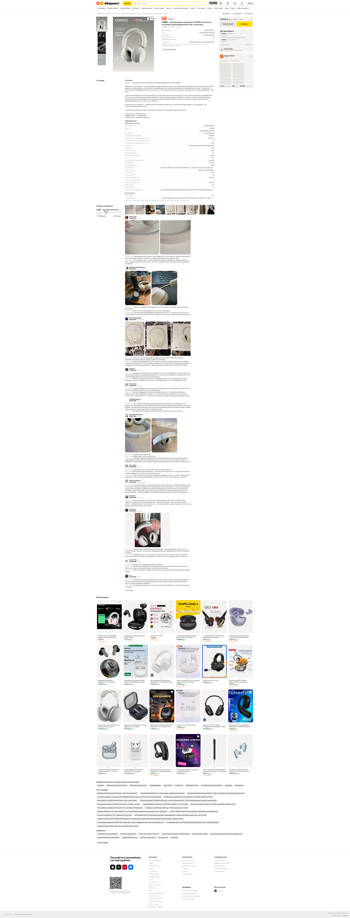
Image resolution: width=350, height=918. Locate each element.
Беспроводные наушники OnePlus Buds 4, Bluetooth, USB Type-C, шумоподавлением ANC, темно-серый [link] (188, 636)
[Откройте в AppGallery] (124, 869)
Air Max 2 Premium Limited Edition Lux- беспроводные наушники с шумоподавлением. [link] (109, 725)
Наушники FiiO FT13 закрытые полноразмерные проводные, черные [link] (214, 725)
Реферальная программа (221, 863)
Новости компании (220, 860)
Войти (250, 3)
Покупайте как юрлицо (189, 866)
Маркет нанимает (219, 871)
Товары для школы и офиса (157, 893)
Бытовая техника (154, 866)
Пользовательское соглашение (23, 914)
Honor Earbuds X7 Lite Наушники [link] (186, 725)
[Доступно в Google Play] (118, 869)
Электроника (153, 871)
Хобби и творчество (155, 885)
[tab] (101, 8)
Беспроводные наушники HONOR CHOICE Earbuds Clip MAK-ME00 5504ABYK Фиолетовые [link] (239, 636)
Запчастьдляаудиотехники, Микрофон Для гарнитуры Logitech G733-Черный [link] (214, 770)
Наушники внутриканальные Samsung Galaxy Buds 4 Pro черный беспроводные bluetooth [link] (135, 725)
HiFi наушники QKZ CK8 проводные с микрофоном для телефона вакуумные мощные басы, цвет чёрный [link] (214, 636)
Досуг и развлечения (155, 860)
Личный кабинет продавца (190, 890)
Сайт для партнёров (188, 899)
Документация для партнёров (191, 896)
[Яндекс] (345, 915)
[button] (164, 18)
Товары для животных (155, 898)
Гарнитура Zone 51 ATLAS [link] (210, 680)
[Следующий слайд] (154, 44)
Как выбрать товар (187, 860)
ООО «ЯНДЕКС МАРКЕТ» (340, 913)
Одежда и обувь (154, 874)
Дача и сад (152, 887)
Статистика (8, 914)
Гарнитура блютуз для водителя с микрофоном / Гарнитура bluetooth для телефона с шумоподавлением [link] (239, 725)
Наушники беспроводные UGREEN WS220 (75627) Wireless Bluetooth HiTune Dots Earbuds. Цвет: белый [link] (134, 681)
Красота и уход (153, 882)
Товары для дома (154, 877)
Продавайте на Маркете (189, 893)
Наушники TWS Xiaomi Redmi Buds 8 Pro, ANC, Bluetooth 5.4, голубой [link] (108, 770)
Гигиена (151, 868)
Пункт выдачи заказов (221, 868)
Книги (150, 890)
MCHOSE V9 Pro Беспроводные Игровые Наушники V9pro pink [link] (107, 636)
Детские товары (154, 904)
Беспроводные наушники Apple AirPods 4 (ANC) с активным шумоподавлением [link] (133, 770)
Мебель (151, 863)
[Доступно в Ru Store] (130, 869)
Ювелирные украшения (156, 907)
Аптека (151, 879)
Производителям (219, 866)
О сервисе (185, 868)
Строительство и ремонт (156, 901)
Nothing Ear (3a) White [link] (156, 636)
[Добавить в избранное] (119, 602)
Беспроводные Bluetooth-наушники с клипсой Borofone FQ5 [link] (188, 770)
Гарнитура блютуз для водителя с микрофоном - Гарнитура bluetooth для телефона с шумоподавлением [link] (160, 770)
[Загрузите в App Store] (112, 869)
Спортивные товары (155, 896)
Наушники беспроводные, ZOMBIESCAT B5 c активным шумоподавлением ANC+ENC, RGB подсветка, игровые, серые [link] (108, 681)
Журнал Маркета (187, 874)
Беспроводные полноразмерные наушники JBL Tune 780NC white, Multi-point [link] (161, 681)
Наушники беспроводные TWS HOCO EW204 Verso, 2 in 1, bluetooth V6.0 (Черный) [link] (161, 725)
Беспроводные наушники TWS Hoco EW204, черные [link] (134, 636)
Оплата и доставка (187, 863)
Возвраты (185, 871)
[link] (100, 785)
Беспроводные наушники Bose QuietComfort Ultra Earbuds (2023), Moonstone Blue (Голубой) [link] (239, 770)
